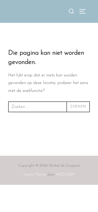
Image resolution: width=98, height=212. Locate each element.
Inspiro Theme (35, 175)
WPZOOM (65, 175)
